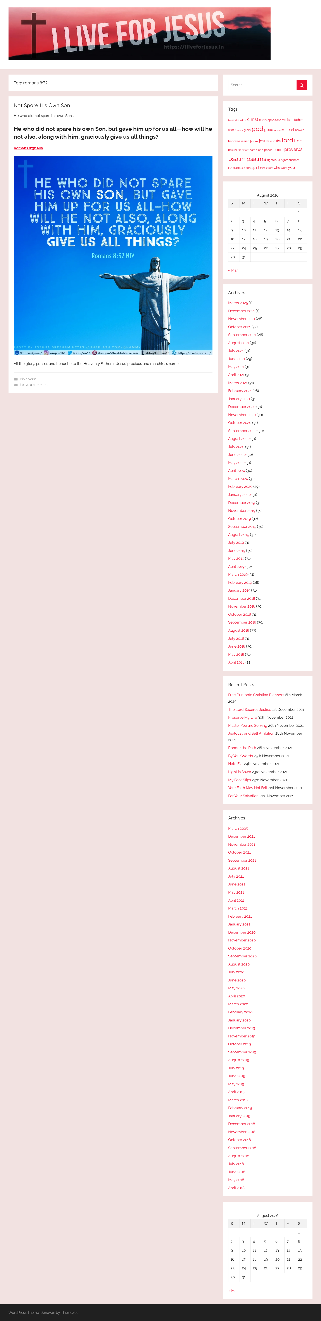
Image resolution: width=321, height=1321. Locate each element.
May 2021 (236, 366)
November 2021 (241, 319)
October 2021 (239, 327)
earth (263, 120)
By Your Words (240, 756)
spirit (255, 168)
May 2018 (236, 654)
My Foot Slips (239, 780)
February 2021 (240, 391)
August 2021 (238, 343)
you (291, 167)
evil (284, 120)
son (248, 167)
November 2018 (241, 606)
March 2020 (238, 478)
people (278, 150)
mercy (245, 150)
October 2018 (239, 614)
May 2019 (236, 558)
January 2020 (239, 494)
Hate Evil (235, 764)
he (283, 130)
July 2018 (236, 638)
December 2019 (241, 502)
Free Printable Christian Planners (256, 695)
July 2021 (236, 351)
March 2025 (238, 303)
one (260, 150)
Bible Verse (28, 379)
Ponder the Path (242, 748)
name (253, 150)
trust (270, 168)
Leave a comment (34, 385)
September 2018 (242, 622)
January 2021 (239, 399)
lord (287, 140)
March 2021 (237, 383)
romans (234, 168)
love (298, 140)
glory (247, 130)
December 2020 (241, 406)
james (254, 141)
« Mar (233, 270)
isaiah (245, 141)
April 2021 (236, 375)
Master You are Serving (247, 725)
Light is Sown (239, 772)
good (268, 129)
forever (239, 130)
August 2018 (238, 630)
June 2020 (237, 454)
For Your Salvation (243, 796)
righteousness (290, 160)
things (263, 168)
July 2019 (236, 542)
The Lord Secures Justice (249, 709)
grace (277, 130)
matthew (234, 150)
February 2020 (240, 486)
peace (268, 150)
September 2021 (242, 335)
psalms (256, 158)
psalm (237, 158)
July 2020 (236, 446)
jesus (264, 140)
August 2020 (239, 438)
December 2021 (241, 311)
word (284, 167)
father (298, 120)
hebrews (234, 141)
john (272, 141)
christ (252, 119)
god (257, 128)
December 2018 (241, 598)
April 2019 (236, 566)
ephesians (274, 120)
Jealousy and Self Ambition (251, 733)
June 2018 (236, 646)
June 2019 (236, 550)
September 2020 (242, 431)
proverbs (293, 149)
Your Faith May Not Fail (247, 788)
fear (231, 130)
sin (243, 167)
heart (289, 129)
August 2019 (238, 534)
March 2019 (238, 574)
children (242, 120)
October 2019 (239, 518)
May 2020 (236, 462)
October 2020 (239, 422)
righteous (273, 160)
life (278, 141)
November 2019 (241, 510)
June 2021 (236, 359)
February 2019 (240, 582)
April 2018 (236, 662)
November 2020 (242, 415)
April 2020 (236, 470)
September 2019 (242, 526)
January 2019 (239, 590)
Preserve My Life (242, 717)
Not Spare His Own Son (42, 105)
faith (290, 120)
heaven (299, 130)
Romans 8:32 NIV (28, 148)
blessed (232, 120)
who (277, 167)
